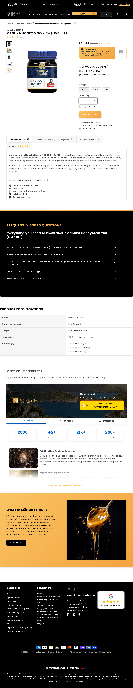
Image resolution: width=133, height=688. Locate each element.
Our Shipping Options (17, 612)
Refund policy (61, 652)
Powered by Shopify (46, 652)
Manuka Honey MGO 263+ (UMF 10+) (56, 23)
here (54, 624)
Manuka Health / (25, 23)
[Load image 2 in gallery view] (9, 50)
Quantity (84, 95)
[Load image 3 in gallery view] (9, 57)
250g (84, 89)
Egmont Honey (13, 597)
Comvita (11, 594)
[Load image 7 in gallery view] (9, 70)
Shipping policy (105, 652)
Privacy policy (75, 652)
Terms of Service (15, 620)
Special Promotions (16, 631)
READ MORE (16, 542)
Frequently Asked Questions (20, 609)
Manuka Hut (33, 652)
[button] (29, 14)
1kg (106, 89)
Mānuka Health (14, 605)
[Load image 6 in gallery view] (9, 64)
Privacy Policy (13, 601)
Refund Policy (13, 616)
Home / (10, 23)
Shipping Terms (14, 624)
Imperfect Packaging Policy (19, 627)
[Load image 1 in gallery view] (9, 44)
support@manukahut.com (49, 596)
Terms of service (90, 652)
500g (95, 89)
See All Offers (124, 5)
